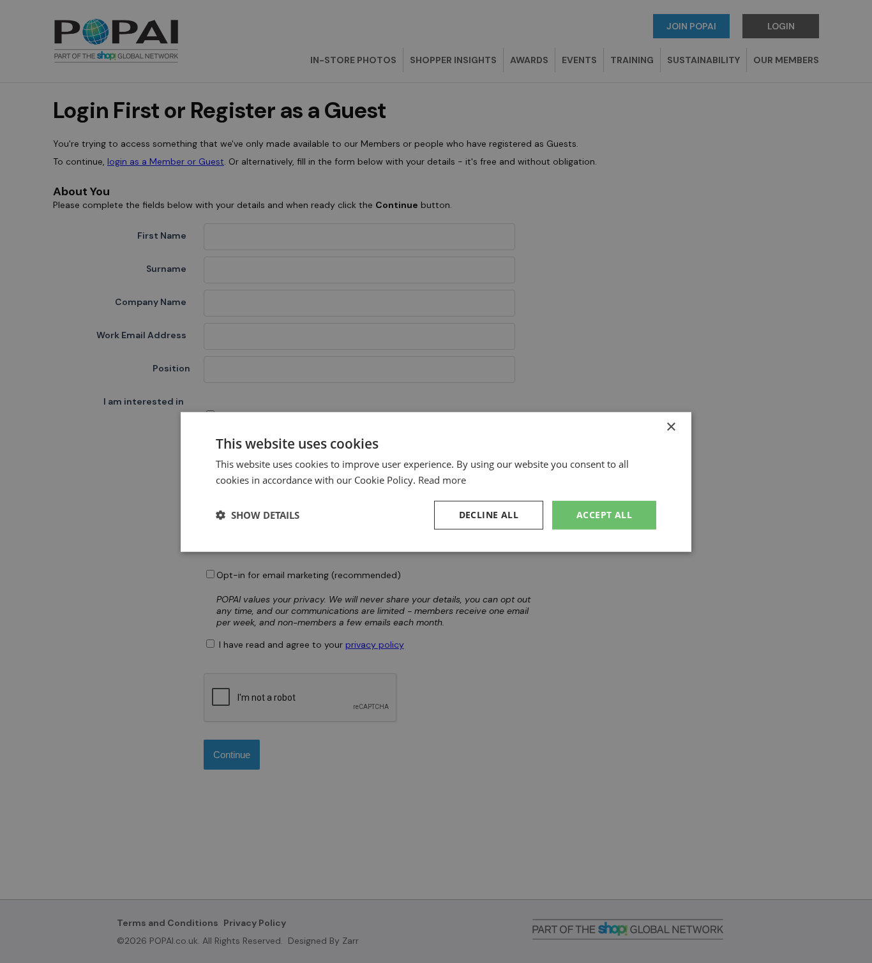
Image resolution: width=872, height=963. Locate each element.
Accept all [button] (604, 514)
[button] (257, 514)
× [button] (670, 426)
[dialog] (436, 481)
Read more (442, 479)
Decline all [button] (488, 514)
